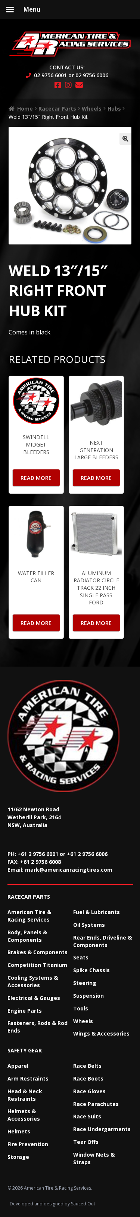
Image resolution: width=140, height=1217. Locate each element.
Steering (84, 982)
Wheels (92, 108)
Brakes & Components (37, 952)
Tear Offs (86, 1141)
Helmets (18, 1131)
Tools (80, 1008)
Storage (18, 1156)
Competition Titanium (37, 964)
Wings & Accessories (101, 1033)
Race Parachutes (96, 1104)
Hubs (114, 108)
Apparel (17, 1065)
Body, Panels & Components (27, 936)
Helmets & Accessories (23, 1115)
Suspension (88, 995)
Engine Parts (24, 1010)
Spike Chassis (91, 970)
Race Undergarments (102, 1129)
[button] (125, 139)
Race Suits (87, 1116)
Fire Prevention (27, 1144)
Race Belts (87, 1065)
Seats (80, 957)
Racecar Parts (57, 108)
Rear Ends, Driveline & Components (102, 941)
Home (25, 108)
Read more (36, 477)
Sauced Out (83, 1204)
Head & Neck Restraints (24, 1095)
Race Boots (88, 1078)
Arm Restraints (28, 1078)
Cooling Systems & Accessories (32, 981)
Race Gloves (89, 1091)
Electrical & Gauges (33, 997)
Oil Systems (89, 924)
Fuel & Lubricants (96, 912)
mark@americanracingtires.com (68, 869)
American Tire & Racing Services (29, 915)
